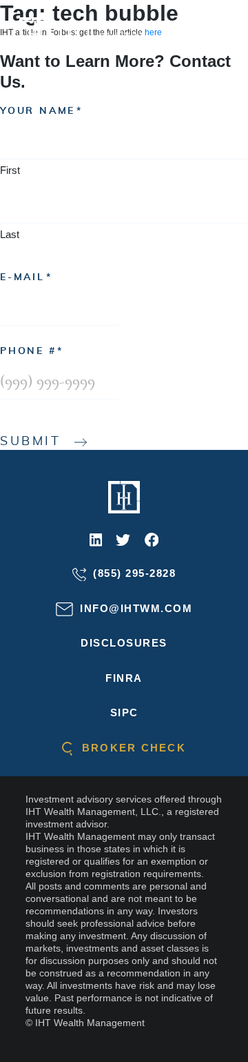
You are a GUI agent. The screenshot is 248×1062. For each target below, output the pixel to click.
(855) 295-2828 (133, 573)
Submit (30, 441)
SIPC (124, 712)
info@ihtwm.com (134, 608)
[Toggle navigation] (218, 33)
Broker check (132, 748)
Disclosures (124, 643)
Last (9, 234)
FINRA (124, 678)
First (10, 170)
